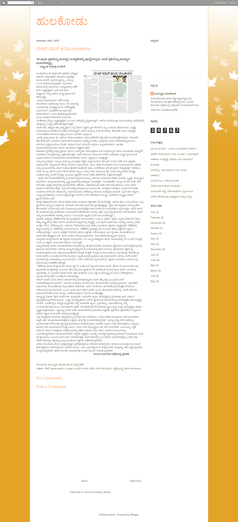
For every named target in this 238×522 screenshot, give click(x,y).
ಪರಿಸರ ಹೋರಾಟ (103, 368)
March (154, 270)
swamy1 (155, 175)
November (156, 249)
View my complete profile (164, 109)
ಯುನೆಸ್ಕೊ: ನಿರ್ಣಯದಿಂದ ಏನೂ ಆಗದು (169, 170)
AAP (47, 368)
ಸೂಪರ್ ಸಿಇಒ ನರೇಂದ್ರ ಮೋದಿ (165, 180)
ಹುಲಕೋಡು (62, 21)
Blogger (134, 514)
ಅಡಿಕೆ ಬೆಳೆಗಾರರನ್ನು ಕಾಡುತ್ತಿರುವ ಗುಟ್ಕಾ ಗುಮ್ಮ (171, 196)
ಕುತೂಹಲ (155, 164)
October (155, 228)
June (153, 260)
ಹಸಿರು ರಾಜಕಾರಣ (132, 368)
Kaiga (70, 368)
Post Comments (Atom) (97, 492)
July (153, 212)
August (154, 233)
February (155, 217)
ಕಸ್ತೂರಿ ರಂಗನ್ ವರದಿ (84, 368)
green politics (58, 368)
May (153, 265)
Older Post (135, 481)
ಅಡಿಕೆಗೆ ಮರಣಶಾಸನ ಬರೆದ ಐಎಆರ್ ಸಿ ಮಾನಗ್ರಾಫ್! (175, 154)
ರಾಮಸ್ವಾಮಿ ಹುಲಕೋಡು (165, 93)
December (156, 222)
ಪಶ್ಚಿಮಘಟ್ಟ (118, 368)
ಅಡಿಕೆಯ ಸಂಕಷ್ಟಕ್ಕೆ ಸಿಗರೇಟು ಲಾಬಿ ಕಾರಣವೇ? (172, 159)
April (153, 244)
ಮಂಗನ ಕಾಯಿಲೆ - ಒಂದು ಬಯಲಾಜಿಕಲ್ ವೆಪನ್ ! (173, 148)
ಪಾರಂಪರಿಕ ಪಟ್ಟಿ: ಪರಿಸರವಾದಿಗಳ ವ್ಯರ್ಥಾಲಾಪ (172, 191)
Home (84, 481)
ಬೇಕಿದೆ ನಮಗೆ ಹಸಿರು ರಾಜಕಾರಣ (165, 185)
